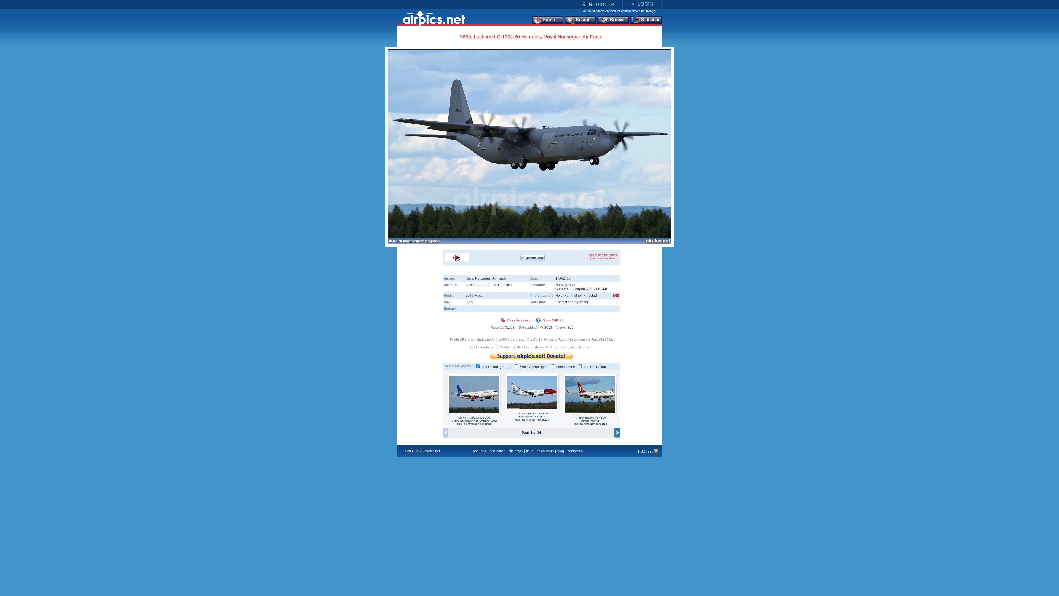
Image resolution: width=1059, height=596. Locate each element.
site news (516, 451)
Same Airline (565, 367)
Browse (618, 19)
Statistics (650, 19)
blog (560, 451)
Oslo (571, 285)
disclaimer (497, 451)
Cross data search (519, 320)
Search (583, 19)
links (529, 451)
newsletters (545, 451)
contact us (575, 451)
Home (548, 19)
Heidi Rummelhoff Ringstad (576, 295)
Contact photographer (571, 302)
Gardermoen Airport (570, 289)
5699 (469, 295)
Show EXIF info (553, 320)
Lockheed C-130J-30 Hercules (489, 285)
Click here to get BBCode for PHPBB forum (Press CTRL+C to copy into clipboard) (531, 347)
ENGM (601, 289)
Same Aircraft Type (534, 367)
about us (479, 451)
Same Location (594, 367)
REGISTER (601, 4)
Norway (561, 285)
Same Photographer (496, 367)
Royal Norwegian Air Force (486, 278)
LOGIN (645, 4)
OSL (590, 289)
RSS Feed (646, 451)
